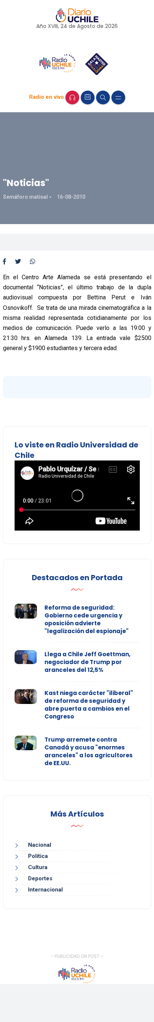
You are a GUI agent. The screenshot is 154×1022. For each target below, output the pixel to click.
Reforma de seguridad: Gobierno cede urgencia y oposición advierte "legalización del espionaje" (86, 619)
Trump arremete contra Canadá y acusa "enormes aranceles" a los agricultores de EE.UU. (88, 751)
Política (38, 856)
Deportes (40, 878)
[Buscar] (103, 97)
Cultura (37, 867)
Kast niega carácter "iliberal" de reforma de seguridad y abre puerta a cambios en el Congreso (88, 704)
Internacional (45, 889)
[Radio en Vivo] (72, 97)
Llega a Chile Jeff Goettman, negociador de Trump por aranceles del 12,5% (87, 662)
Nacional (39, 845)
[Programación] (88, 97)
